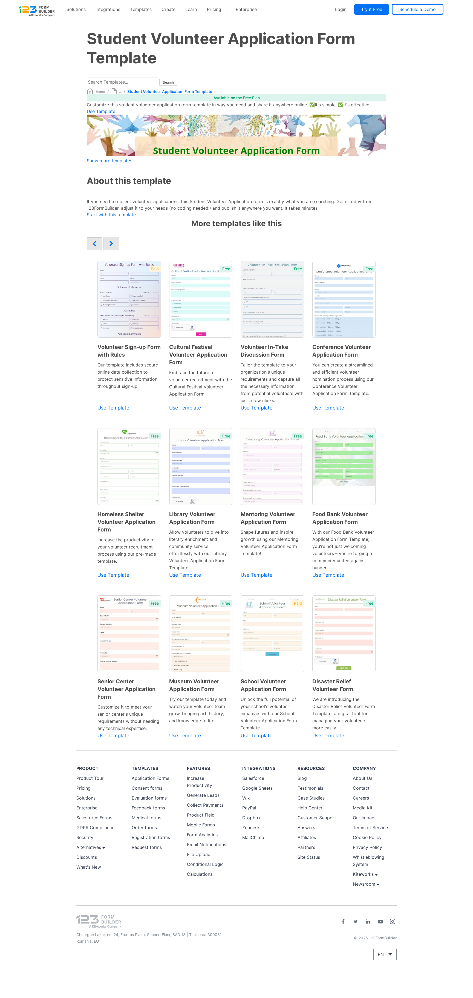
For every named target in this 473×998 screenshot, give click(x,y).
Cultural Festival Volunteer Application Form (198, 355)
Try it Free (371, 9)
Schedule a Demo (417, 9)
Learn (191, 9)
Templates (141, 9)
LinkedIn (368, 921)
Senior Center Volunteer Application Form (126, 689)
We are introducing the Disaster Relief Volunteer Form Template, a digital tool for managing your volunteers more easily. (343, 713)
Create (168, 9)
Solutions (76, 9)
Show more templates (109, 160)
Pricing (214, 9)
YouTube (380, 921)
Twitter (355, 921)
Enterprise (246, 9)
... (120, 92)
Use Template (101, 111)
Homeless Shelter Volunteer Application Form (126, 522)
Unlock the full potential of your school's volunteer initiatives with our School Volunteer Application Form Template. (269, 713)
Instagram (392, 921)
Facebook (343, 921)
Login (341, 9)
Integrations (108, 9)
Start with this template (111, 214)
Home (100, 92)
